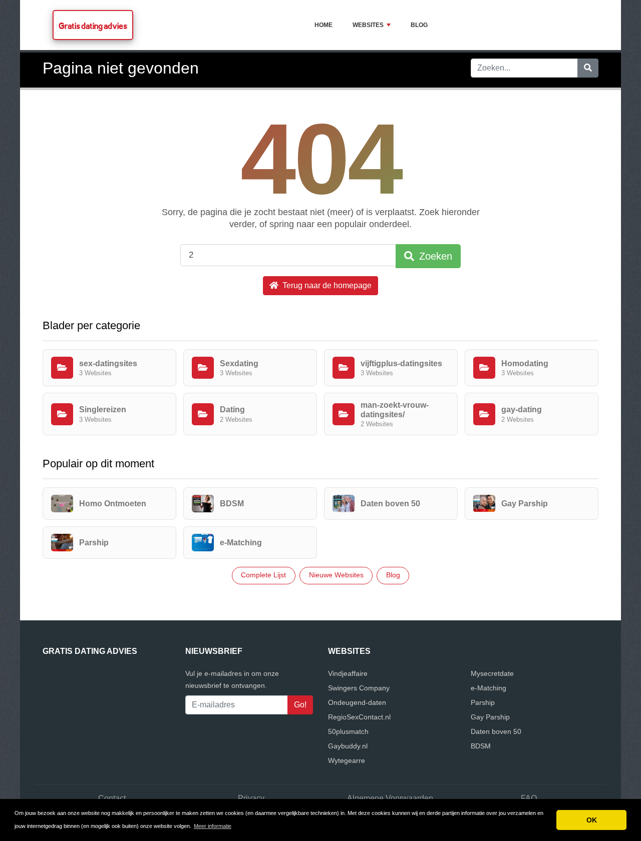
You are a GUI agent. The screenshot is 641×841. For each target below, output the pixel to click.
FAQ (529, 798)
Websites (368, 25)
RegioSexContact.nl (359, 717)
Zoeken (434, 256)
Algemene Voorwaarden (390, 798)
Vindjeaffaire (348, 673)
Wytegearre (346, 760)
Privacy (251, 798)
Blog (419, 25)
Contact (112, 798)
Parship (483, 702)
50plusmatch (348, 731)
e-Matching (488, 688)
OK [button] (591, 820)
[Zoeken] (587, 68)
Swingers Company (359, 688)
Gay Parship (490, 717)
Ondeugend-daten (357, 702)
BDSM (481, 746)
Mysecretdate (492, 673)
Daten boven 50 (496, 731)
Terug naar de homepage (326, 285)
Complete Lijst (263, 575)
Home (323, 25)
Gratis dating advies (93, 26)
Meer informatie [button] (212, 826)
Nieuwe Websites (336, 575)
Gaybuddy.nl (348, 746)
